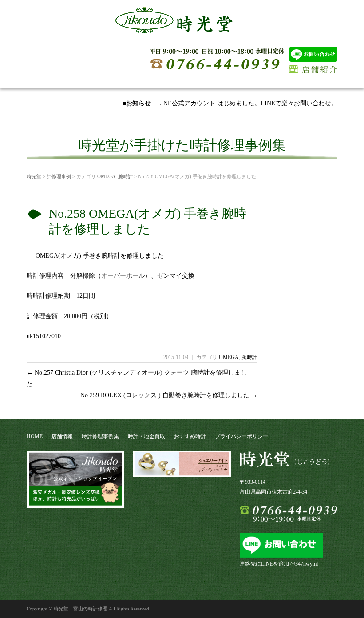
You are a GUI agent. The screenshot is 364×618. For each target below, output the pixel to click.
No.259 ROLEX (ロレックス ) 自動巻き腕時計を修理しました (168, 395)
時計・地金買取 (146, 436)
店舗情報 (62, 436)
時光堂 (34, 176)
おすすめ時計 (190, 436)
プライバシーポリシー (241, 436)
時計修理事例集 (100, 436)
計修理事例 (59, 176)
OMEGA (106, 176)
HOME (35, 436)
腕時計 (125, 176)
